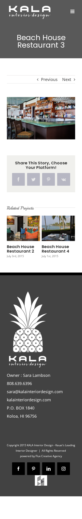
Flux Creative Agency (49, 456)
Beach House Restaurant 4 (55, 249)
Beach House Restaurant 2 (20, 249)
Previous (49, 79)
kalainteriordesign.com (29, 399)
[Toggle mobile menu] (72, 11)
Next (66, 79)
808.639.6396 (19, 383)
